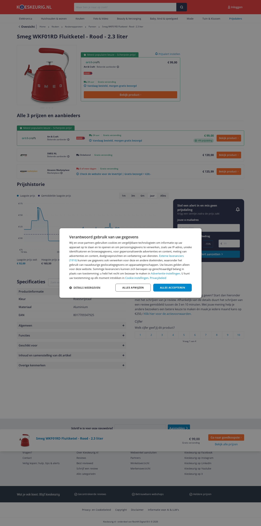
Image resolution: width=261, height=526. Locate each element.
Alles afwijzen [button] (133, 287)
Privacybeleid (158, 278)
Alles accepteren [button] (172, 287)
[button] (84, 288)
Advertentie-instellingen (165, 273)
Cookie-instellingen (136, 278)
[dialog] (130, 263)
